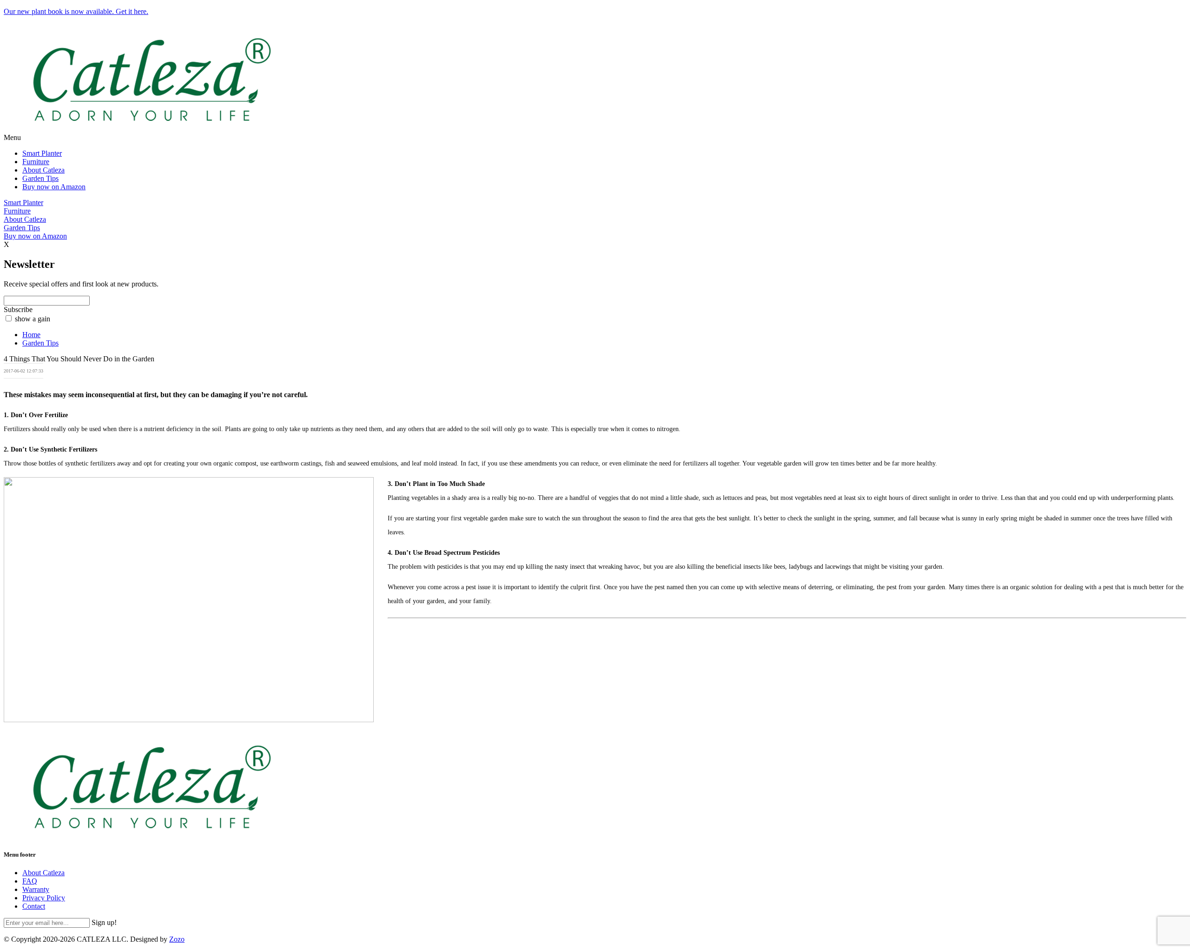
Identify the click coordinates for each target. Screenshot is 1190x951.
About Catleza (43, 170)
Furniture (35, 162)
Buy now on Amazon (54, 187)
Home (31, 335)
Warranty (35, 889)
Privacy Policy (43, 898)
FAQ (29, 881)
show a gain (32, 319)
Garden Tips (40, 178)
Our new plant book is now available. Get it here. (76, 11)
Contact (33, 906)
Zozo (177, 939)
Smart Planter (42, 153)
